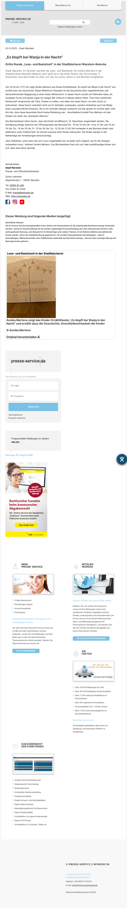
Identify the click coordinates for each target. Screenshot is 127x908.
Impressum (100, 864)
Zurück (16, 40)
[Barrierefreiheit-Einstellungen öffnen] (122, 459)
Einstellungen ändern (24, 604)
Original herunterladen (21, 336)
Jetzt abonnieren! (26, 651)
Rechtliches (102, 5)
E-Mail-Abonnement (23, 600)
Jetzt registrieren (15, 415)
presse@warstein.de (23, 192)
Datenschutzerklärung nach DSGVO (81, 892)
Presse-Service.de (24, 5)
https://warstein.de (20, 196)
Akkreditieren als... (63, 5)
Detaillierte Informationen (91, 638)
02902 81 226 (17, 185)
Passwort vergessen (17, 418)
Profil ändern (20, 612)
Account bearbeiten (23, 608)
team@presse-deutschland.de (85, 885)
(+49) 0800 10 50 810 (82, 881)
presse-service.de (18, 19)
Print (109, 40)
